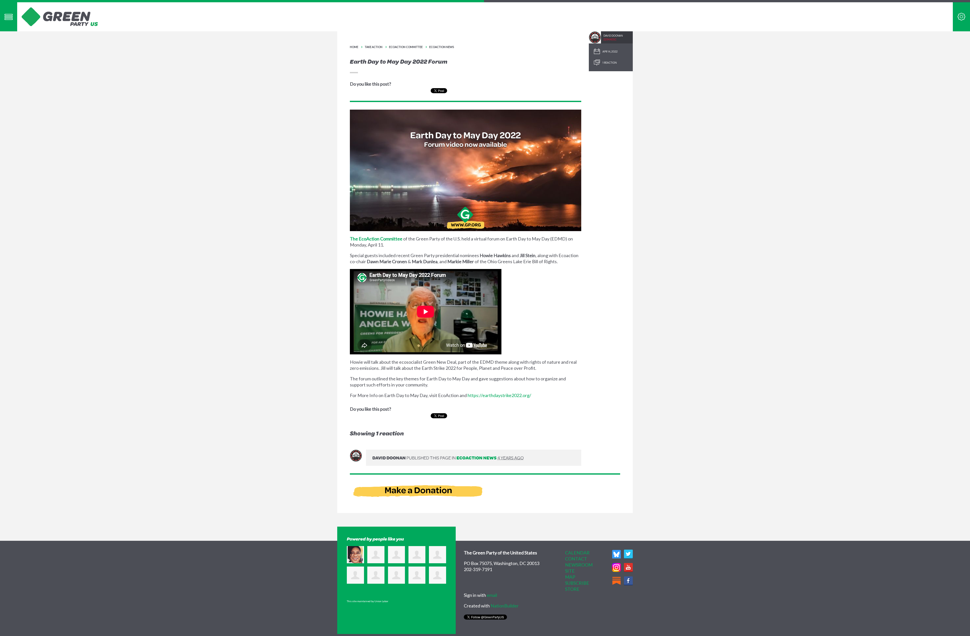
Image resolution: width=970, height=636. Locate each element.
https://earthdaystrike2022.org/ (499, 395)
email (492, 595)
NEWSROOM (579, 565)
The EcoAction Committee (376, 238)
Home (354, 46)
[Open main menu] (8, 16)
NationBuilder (505, 605)
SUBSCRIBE (577, 583)
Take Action (373, 46)
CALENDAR (577, 552)
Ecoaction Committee (406, 46)
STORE (572, 589)
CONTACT (576, 558)
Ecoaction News (441, 46)
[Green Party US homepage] (59, 16)
